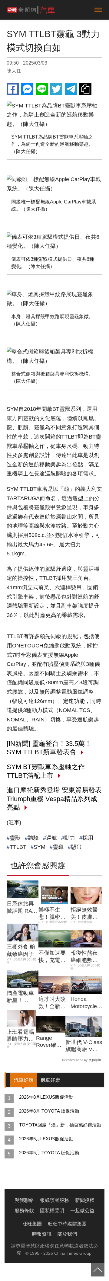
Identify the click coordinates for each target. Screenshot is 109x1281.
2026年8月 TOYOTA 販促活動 (49, 1110)
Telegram (71, 89)
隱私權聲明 (52, 1210)
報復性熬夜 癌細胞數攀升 (84, 957)
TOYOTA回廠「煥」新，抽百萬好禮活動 (60, 1124)
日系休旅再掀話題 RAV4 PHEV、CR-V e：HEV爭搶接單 (22, 908)
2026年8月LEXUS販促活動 (46, 1097)
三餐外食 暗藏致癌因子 (21, 950)
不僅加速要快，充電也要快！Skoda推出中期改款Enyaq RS (54, 957)
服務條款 (24, 1210)
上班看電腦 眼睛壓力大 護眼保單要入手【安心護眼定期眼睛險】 (20, 1036)
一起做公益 (82, 1210)
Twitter (56, 89)
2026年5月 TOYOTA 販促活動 (49, 1152)
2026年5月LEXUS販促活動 (46, 1138)
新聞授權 (84, 1200)
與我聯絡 (24, 1200)
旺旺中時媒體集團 (67, 1223)
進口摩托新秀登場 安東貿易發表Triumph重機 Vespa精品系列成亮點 (54, 798)
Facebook (13, 89)
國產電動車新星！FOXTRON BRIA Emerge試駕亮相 (22, 997)
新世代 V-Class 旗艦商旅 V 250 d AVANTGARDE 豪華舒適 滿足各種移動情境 (83, 1046)
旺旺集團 (32, 1223)
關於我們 (67, 1234)
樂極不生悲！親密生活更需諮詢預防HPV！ (52, 914)
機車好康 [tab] (50, 1080)
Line (42, 89)
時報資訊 (41, 1234)
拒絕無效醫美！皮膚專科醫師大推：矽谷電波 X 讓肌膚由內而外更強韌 (85, 914)
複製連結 (85, 89)
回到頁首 (97, 1269)
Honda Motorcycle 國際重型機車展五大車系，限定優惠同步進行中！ (84, 1003)
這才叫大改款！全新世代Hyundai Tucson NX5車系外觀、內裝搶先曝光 (53, 1003)
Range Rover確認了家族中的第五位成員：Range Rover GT (49, 1042)
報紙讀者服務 (54, 1200)
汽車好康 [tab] (23, 1080)
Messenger (27, 89)
